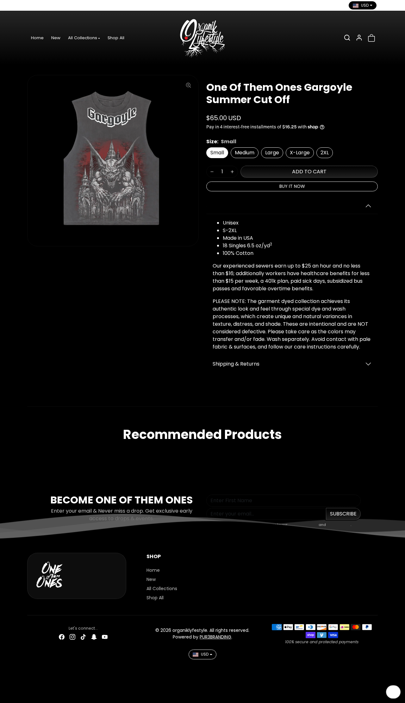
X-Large (300, 152)
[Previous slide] (29, 453)
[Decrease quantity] (212, 172)
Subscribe (343, 513)
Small (217, 152)
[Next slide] (376, 453)
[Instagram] (43, 5)
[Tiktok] (54, 5)
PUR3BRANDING (215, 637)
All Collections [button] (82, 38)
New (55, 38)
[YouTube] (75, 5)
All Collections (161, 588)
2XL (325, 152)
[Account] (359, 37)
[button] (347, 37)
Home (37, 38)
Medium (244, 152)
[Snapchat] (64, 5)
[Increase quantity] (232, 172)
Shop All (116, 38)
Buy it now (292, 186)
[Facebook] (32, 5)
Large (272, 152)
